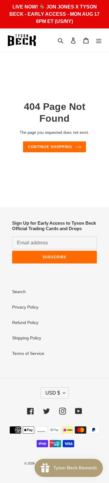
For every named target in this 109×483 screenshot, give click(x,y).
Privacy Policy (25, 307)
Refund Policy (25, 322)
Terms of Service (28, 353)
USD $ (52, 392)
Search (19, 291)
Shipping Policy (26, 338)
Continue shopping (50, 147)
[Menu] (98, 40)
